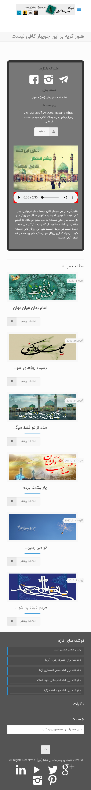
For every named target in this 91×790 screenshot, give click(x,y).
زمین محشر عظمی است (67, 650)
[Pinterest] (52, 783)
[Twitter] (53, 772)
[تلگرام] (63, 82)
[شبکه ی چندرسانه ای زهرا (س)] (45, 9)
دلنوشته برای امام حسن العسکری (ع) (60, 670)
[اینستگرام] (48, 82)
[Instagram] (37, 783)
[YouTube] (36, 772)
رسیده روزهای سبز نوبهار (26, 367)
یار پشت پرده (35, 487)
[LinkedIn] (20, 772)
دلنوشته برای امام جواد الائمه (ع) (62, 690)
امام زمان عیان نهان (30, 308)
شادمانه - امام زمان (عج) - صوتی (48, 97)
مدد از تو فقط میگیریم (28, 427)
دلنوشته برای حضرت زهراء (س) (63, 660)
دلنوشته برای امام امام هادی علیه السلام (59, 680)
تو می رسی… (36, 547)
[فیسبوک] (33, 82)
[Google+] (69, 772)
